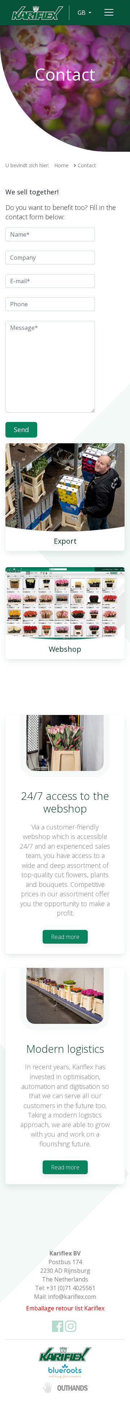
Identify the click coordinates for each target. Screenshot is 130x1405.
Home (61, 165)
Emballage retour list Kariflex (65, 1308)
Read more (65, 937)
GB (82, 13)
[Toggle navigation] (109, 12)
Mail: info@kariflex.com (65, 1297)
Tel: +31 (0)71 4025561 (65, 1288)
